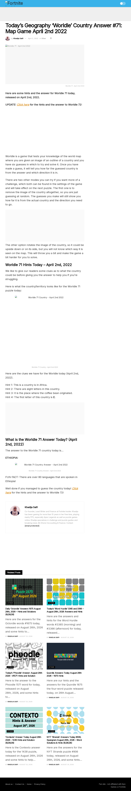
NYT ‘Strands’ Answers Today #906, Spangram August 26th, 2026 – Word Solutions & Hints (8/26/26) (64, 740)
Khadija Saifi (18, 38)
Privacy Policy (39, 784)
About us (9, 784)
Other (43, 38)
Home (29, 784)
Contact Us (19, 784)
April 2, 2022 (33, 38)
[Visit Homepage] (19, 3)
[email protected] (32, 526)
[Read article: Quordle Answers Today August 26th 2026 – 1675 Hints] (65, 656)
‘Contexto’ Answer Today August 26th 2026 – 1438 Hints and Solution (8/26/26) (23, 740)
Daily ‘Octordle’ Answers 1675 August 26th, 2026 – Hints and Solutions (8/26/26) (23, 611)
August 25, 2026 (25, 636)
